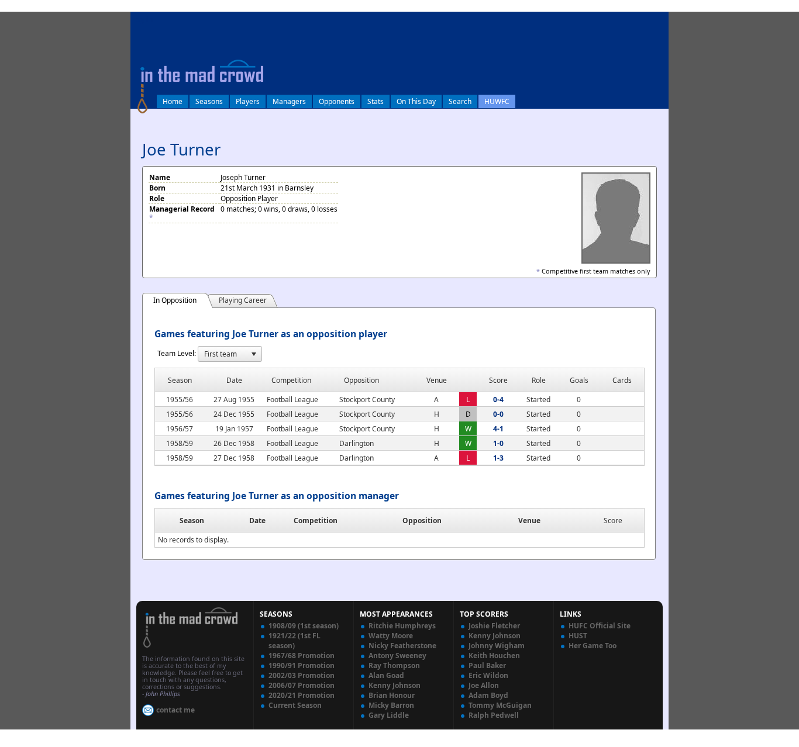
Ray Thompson (394, 665)
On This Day (416, 101)
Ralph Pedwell (494, 715)
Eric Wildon (488, 675)
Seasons (209, 101)
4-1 (498, 429)
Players (248, 101)
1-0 (498, 443)
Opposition (422, 520)
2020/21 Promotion (301, 695)
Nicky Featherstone (402, 646)
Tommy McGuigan (500, 705)
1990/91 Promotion (301, 665)
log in (143, 20)
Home (172, 101)
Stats (375, 101)
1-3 (498, 458)
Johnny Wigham (497, 646)
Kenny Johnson (394, 685)
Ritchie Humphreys (402, 626)
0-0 (498, 414)
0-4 (498, 399)
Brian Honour (391, 695)
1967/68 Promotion (301, 655)
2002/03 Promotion (301, 675)
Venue (529, 520)
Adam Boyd (488, 695)
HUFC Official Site (600, 626)
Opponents (336, 101)
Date (257, 520)
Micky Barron (391, 705)
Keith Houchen (494, 655)
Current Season (295, 705)
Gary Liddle (388, 715)
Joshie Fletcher (494, 626)
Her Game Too (593, 646)
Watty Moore (390, 636)
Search (460, 101)
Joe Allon (484, 685)
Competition (315, 520)
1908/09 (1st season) (303, 626)
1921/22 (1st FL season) (294, 641)
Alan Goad (386, 675)
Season (192, 520)
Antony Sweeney (397, 655)
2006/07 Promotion (301, 685)
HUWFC (496, 101)
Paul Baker (487, 665)
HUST (578, 636)
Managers (289, 101)
